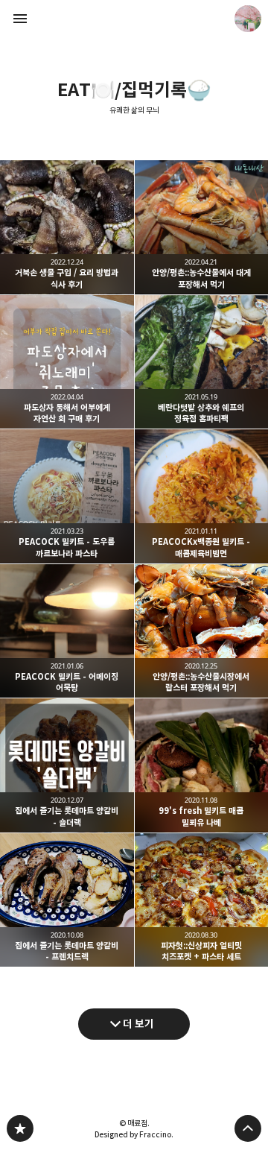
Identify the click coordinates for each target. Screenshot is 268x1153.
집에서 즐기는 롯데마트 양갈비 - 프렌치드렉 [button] (67, 900)
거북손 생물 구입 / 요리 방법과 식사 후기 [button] (67, 227)
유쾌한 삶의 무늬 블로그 (20, 1128)
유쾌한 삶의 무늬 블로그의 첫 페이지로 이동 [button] (134, 19)
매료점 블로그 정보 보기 (248, 19)
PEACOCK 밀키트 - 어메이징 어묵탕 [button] (67, 631)
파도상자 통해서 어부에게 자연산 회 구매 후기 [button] (67, 362)
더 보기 (138, 1024)
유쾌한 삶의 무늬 (134, 111)
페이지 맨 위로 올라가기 (248, 1128)
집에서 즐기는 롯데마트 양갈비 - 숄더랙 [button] (67, 765)
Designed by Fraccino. (134, 1134)
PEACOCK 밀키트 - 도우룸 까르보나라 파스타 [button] (67, 496)
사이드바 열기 (20, 19)
